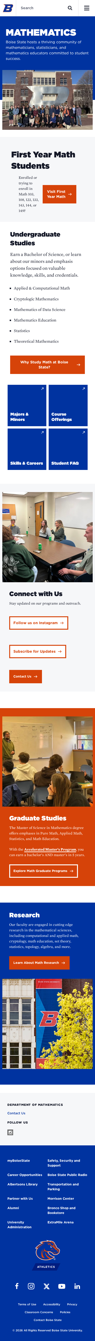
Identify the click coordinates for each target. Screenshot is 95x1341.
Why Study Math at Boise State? (44, 364)
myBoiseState (18, 1160)
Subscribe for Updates (34, 651)
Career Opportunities (24, 1175)
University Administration (19, 1224)
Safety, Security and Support (64, 1163)
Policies (65, 1312)
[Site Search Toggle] (70, 8)
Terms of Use (27, 1304)
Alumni (13, 1208)
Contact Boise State (48, 1320)
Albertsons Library (22, 1184)
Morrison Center (61, 1198)
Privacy (72, 1304)
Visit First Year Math (56, 194)
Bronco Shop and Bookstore (61, 1210)
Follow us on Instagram (35, 623)
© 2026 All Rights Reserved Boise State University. (47, 1330)
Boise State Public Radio (67, 1175)
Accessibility (51, 1304)
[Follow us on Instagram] (10, 1132)
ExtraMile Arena (61, 1222)
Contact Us (16, 1113)
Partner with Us (20, 1198)
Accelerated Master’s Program (50, 849)
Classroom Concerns (39, 1312)
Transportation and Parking (63, 1186)
